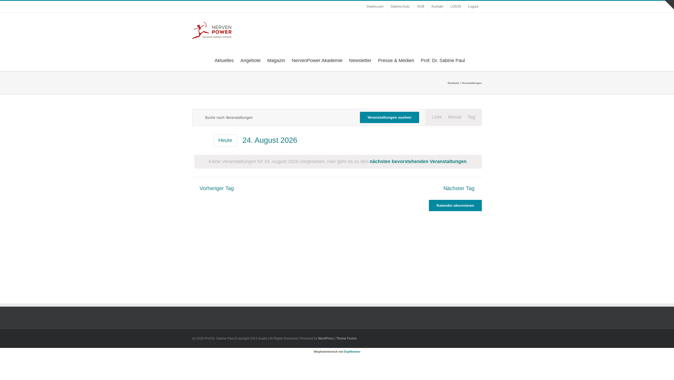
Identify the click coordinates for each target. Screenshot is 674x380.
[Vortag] (195, 141)
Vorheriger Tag (217, 188)
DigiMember (352, 351)
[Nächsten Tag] (205, 141)
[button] (473, 60)
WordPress (326, 338)
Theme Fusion (346, 338)
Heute (225, 140)
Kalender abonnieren (455, 205)
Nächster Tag (458, 188)
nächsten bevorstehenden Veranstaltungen (418, 161)
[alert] (338, 162)
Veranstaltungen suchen (390, 117)
